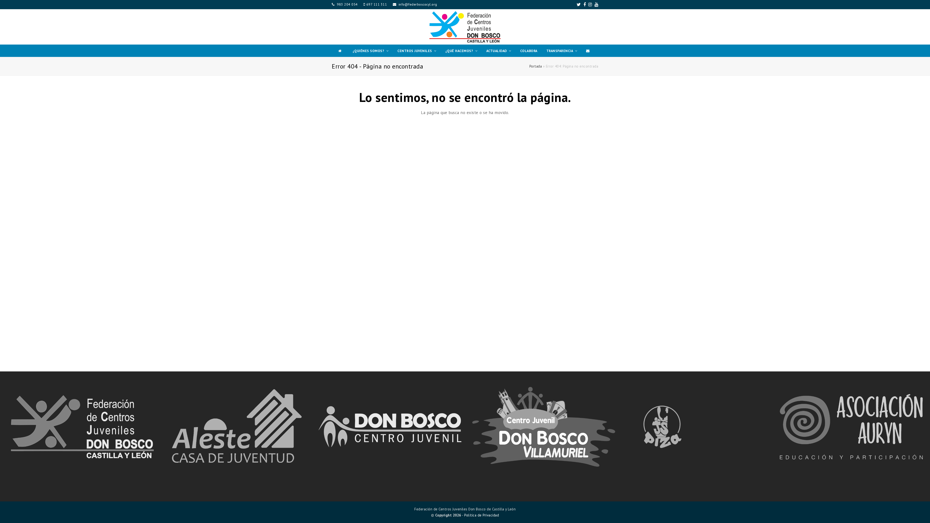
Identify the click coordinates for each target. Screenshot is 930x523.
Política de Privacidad (481, 515)
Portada (535, 66)
